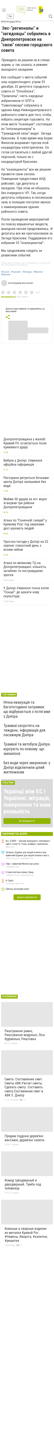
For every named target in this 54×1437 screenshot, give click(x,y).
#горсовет (16, 272)
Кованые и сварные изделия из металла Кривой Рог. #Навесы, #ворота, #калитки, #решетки (26, 1235)
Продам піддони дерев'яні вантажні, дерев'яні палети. (25, 1138)
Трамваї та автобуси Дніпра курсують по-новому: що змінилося (26, 749)
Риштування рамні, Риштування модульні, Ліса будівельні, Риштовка (25, 1035)
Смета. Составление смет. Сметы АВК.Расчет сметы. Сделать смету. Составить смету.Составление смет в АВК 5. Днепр (24, 1087)
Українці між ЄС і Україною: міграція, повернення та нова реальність (27, 801)
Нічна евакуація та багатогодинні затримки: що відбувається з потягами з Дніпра (26, 709)
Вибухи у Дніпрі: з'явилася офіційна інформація (22, 462)
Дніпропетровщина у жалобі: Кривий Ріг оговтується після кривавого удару (25, 443)
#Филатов (38, 272)
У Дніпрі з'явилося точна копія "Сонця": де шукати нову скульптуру (26, 592)
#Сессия (5, 272)
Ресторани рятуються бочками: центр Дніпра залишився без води (26, 482)
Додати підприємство (27, 897)
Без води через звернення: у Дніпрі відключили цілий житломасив (26, 767)
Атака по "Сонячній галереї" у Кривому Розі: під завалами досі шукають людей (25, 524)
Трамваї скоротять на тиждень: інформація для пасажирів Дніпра (24, 730)
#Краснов (5, 274)
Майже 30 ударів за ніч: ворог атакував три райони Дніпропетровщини (25, 503)
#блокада (27, 272)
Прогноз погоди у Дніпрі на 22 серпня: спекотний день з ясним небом (25, 546)
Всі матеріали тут (27, 821)
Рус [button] (10, 16)
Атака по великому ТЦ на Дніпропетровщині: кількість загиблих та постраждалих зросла (24, 569)
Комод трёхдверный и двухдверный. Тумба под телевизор (23, 1184)
